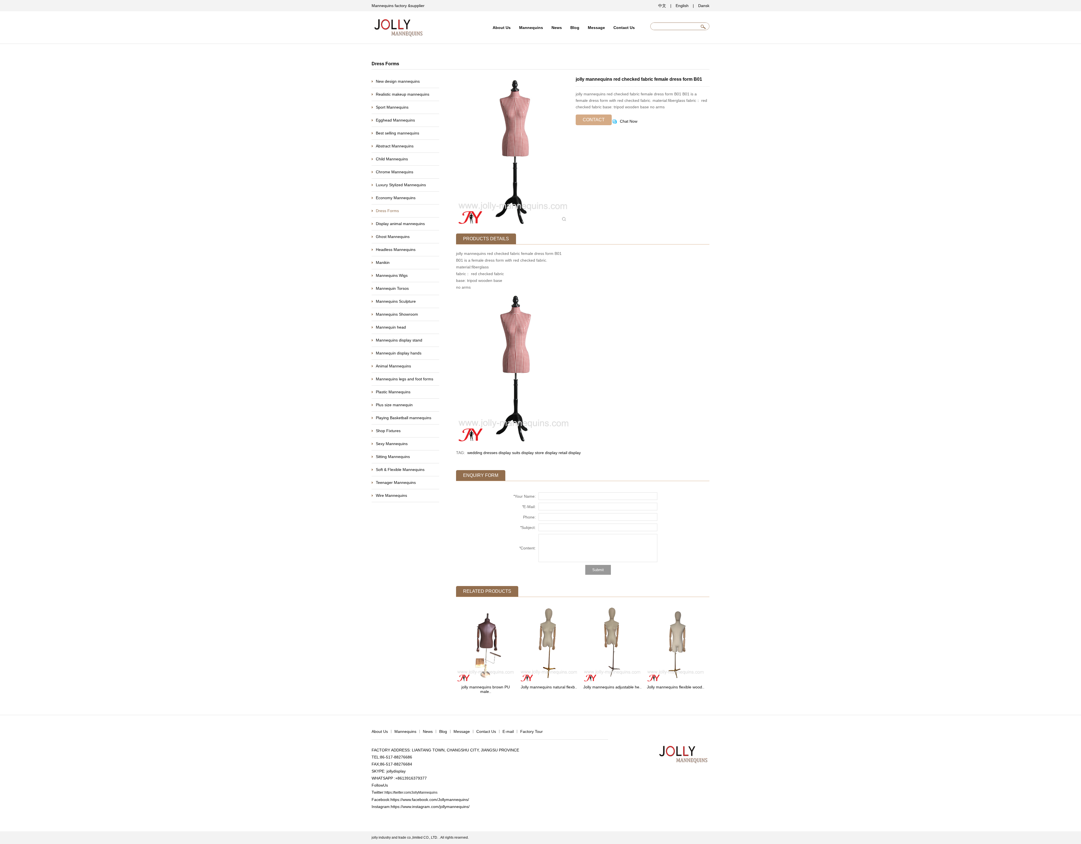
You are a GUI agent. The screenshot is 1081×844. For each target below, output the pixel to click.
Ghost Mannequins (393, 236)
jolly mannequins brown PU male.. (485, 689)
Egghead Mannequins (395, 120)
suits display (523, 452)
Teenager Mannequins (396, 482)
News (556, 27)
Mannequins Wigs (392, 275)
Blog (574, 27)
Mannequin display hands (398, 353)
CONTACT (594, 119)
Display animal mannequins (400, 223)
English (682, 5)
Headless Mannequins (396, 249)
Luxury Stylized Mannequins (401, 185)
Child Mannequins (392, 159)
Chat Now (628, 121)
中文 (662, 5)
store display (546, 452)
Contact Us (624, 27)
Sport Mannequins (392, 107)
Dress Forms (387, 210)
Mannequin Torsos (392, 288)
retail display (570, 452)
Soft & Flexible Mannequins (400, 469)
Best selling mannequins (397, 133)
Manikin (383, 262)
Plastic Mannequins (393, 392)
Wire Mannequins (391, 495)
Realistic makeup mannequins (402, 94)
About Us (502, 27)
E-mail (508, 731)
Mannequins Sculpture (396, 301)
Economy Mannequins (396, 198)
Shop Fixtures (388, 430)
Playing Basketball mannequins (403, 418)
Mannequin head (391, 327)
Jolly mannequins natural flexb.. (549, 687)
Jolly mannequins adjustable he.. (612, 687)
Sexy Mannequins (392, 443)
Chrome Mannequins (394, 172)
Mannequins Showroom (397, 314)
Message (596, 27)
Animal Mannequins (393, 366)
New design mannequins (398, 81)
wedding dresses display (489, 452)
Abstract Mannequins (395, 146)
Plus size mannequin (394, 405)
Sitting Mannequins (393, 456)
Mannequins (531, 27)
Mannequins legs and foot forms (404, 379)
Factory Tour (531, 731)
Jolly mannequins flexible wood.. (675, 687)
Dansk (703, 5)
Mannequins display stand (399, 340)
